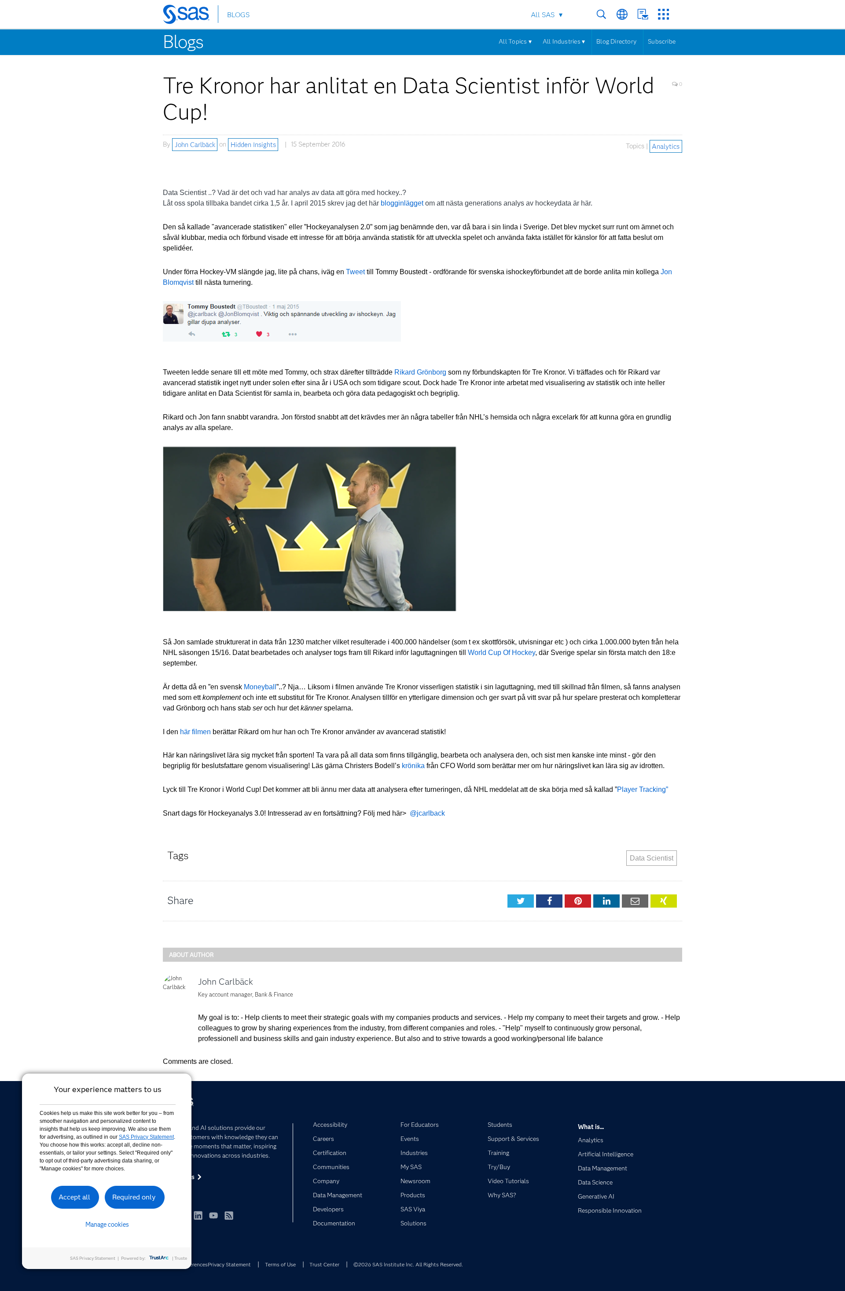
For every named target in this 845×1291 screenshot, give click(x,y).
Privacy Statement (229, 1264)
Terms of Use (280, 1264)
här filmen (195, 732)
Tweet (355, 272)
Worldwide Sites (622, 14)
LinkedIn (198, 1215)
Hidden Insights (253, 144)
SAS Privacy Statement (146, 1137)
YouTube (213, 1215)
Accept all (74, 1197)
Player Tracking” (642, 789)
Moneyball (260, 687)
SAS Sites (663, 14)
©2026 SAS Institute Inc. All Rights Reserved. (408, 1264)
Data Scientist (651, 858)
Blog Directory (616, 41)
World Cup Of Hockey (501, 652)
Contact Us (642, 14)
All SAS (543, 15)
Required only (134, 1197)
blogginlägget (402, 203)
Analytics (666, 146)
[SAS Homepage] (190, 15)
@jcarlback (427, 813)
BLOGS (238, 15)
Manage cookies (107, 1224)
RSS (228, 1215)
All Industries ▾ (564, 41)
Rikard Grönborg (420, 372)
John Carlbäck (195, 144)
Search (601, 14)
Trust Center (324, 1264)
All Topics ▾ (515, 41)
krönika (413, 765)
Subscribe (662, 41)
